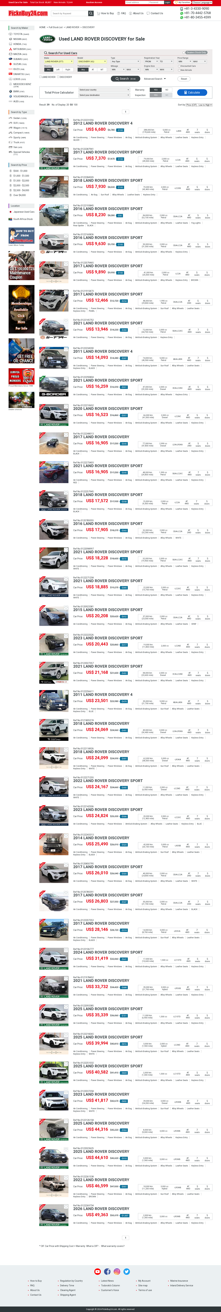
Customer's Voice (110, 1290)
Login (167, 2)
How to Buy (107, 13)
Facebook (107, 1271)
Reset (184, 79)
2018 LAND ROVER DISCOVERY (101, 723)
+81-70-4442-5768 (197, 13)
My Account (144, 1281)
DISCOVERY (89, 27)
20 (67, 104)
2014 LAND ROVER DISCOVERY (101, 838)
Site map (143, 1285)
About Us (138, 13)
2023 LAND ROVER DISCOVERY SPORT (108, 638)
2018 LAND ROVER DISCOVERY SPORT (108, 180)
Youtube (97, 1271)
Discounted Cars (188, 66)
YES (155, 90)
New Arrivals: (63, 2)
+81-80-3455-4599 (197, 17)
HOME (42, 27)
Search (128, 78)
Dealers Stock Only (196, 52)
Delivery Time (67, 1285)
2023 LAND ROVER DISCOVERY (101, 1094)
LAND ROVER (72, 27)
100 (75, 104)
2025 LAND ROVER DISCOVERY (101, 1123)
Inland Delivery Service (181, 1285)
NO (167, 90)
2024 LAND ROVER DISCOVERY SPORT (108, 952)
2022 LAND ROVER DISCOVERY (101, 1180)
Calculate (194, 92)
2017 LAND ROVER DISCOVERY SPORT (108, 152)
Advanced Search (153, 79)
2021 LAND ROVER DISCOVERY (101, 980)
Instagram (117, 1271)
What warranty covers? (113, 1246)
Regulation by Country (71, 1281)
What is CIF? (92, 1246)
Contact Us (157, 13)
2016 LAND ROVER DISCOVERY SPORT (108, 208)
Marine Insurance (179, 1281)
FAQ (123, 13)
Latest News (107, 1281)
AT (93, 70)
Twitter (126, 1271)
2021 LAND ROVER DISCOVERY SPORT (108, 323)
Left (58, 70)
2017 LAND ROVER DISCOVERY (101, 437)
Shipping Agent (68, 1295)
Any (48, 70)
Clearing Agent (67, 1290)
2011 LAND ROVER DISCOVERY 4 (103, 351)
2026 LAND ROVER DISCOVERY (101, 1208)
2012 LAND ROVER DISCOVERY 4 (103, 123)
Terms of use (145, 1290)
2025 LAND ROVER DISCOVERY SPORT (108, 1009)
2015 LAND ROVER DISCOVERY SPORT (108, 610)
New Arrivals (186, 70)
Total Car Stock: (40, 2)
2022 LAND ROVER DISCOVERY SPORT (108, 780)
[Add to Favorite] (66, 121)
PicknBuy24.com (28, 13)
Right (68, 70)
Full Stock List (56, 27)
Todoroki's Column (110, 1285)
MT (102, 70)
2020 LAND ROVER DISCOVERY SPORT (108, 408)
